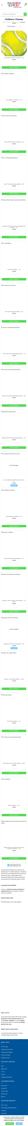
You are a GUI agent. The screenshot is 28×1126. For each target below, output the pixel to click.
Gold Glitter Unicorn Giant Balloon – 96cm (14, 763)
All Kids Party (4, 1046)
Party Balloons (15, 22)
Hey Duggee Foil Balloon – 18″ (14, 99)
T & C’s (3, 1071)
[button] (2, 5)
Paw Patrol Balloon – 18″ (14, 269)
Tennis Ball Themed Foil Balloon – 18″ (14, 57)
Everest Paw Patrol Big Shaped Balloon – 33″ (14, 395)
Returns (3, 1096)
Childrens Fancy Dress (7, 1049)
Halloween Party (5, 1057)
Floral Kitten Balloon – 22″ (14, 721)
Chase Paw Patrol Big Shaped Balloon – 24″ (14, 353)
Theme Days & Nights (6, 1052)
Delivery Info (4, 1093)
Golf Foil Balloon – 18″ (14, 805)
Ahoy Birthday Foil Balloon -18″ (14, 516)
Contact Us (4, 1088)
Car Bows (3, 1110)
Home (4, 22)
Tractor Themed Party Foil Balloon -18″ (14, 141)
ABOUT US (4, 1069)
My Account (4, 1085)
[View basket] (25, 5)
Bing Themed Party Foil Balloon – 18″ (14, 558)
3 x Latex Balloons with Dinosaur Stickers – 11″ (14, 480)
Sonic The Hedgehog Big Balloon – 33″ (14, 184)
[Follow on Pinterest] (17, 11)
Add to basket (14, 67)
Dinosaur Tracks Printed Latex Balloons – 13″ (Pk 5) (14, 601)
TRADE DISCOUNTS (6, 1077)
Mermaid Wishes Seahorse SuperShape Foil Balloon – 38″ (14, 227)
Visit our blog (4, 1091)
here (17, 1035)
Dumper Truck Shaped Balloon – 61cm (14, 679)
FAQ (2, 1066)
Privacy (3, 1074)
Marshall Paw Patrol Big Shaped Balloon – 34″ (14, 437)
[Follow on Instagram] (12, 11)
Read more (14, 485)
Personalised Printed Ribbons (8, 1107)
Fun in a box (4, 1105)
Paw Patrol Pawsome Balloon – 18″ (14, 311)
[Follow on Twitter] (15, 11)
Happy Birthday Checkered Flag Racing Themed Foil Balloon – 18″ (14, 848)
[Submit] (25, 14)
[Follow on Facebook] (10, 11)
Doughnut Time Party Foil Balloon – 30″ (14, 643)
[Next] (19, 865)
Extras (8, 22)
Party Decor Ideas (5, 1055)
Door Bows (4, 1113)
